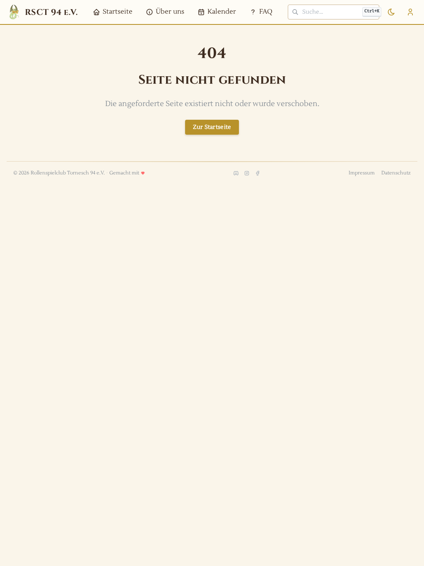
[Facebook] (257, 173)
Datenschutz (396, 173)
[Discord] (236, 173)
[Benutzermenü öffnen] (410, 12)
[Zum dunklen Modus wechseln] (391, 12)
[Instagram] (246, 173)
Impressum (362, 173)
